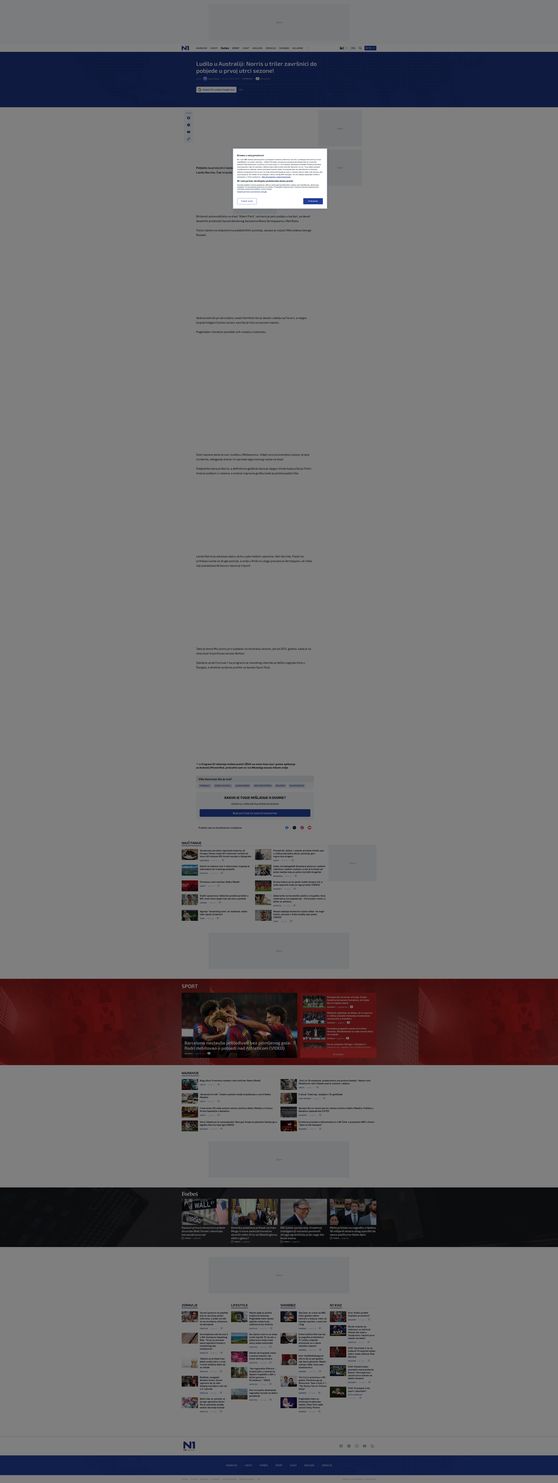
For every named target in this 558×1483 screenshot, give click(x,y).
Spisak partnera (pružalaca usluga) (252, 192)
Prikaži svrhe (247, 201)
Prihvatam (313, 201)
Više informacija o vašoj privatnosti (276, 177)
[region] (280, 178)
